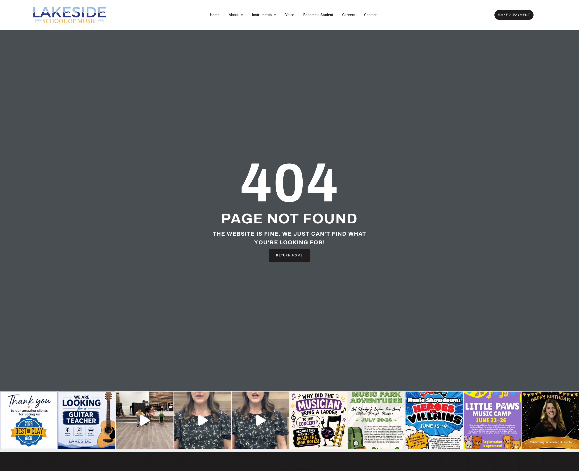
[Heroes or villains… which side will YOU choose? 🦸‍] (434, 420)
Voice (289, 15)
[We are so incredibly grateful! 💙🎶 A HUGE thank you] (28, 420)
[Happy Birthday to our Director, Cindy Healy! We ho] (550, 420)
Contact (370, 15)
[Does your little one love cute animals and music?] (202, 420)
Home (215, 15)
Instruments (262, 15)
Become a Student (318, 15)
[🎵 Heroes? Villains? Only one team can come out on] (260, 420)
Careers (348, 15)
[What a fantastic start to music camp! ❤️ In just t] (144, 420)
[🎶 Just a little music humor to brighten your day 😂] (318, 420)
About (233, 15)
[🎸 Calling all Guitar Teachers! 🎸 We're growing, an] (86, 420)
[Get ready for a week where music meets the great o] (376, 420)
